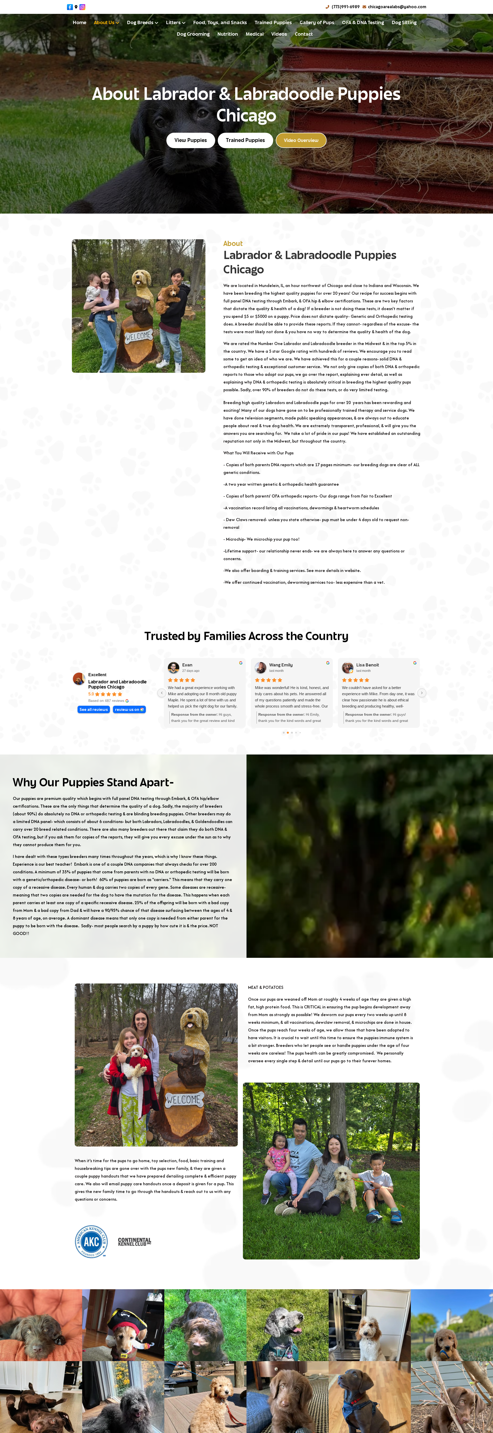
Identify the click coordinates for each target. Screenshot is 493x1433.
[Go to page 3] (296, 733)
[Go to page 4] (300, 732)
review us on (127, 709)
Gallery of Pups (317, 22)
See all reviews (94, 709)
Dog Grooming (193, 34)
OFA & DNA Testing (363, 22)
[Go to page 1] (288, 733)
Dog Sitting (404, 22)
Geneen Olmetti (372, 665)
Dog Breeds (140, 22)
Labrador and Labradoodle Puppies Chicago (117, 684)
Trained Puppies (273, 22)
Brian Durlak (194, 665)
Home (79, 22)
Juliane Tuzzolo (284, 665)
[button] (301, 140)
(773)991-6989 (345, 6)
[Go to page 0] (283, 732)
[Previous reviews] (161, 693)
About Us (104, 22)
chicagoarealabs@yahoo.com (397, 6)
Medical (255, 34)
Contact (304, 34)
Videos (279, 34)
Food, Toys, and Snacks (220, 22)
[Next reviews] (422, 693)
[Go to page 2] (292, 733)
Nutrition (227, 34)
